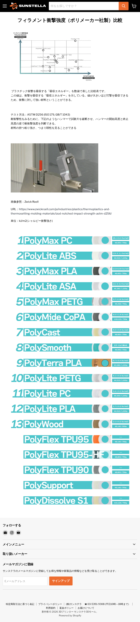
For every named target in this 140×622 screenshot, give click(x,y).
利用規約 (50, 607)
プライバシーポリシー (50, 604)
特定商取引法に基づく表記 (20, 604)
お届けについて (86, 607)
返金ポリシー (66, 607)
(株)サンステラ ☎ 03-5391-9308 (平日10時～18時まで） (98, 604)
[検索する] (124, 6)
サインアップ (61, 581)
